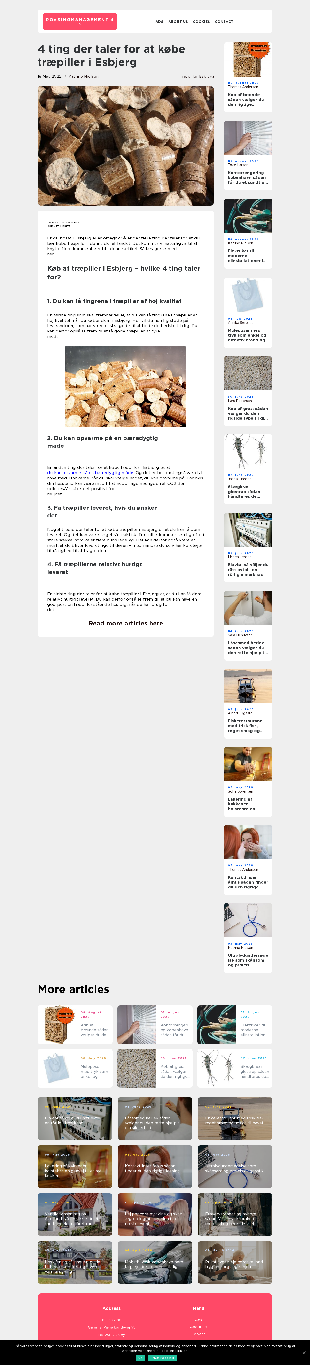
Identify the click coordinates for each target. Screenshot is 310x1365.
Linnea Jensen (240, 557)
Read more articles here (126, 623)
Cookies (201, 21)
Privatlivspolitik (162, 1358)
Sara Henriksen (240, 635)
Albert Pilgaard (240, 713)
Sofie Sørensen (240, 791)
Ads (159, 21)
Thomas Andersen (243, 87)
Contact (224, 21)
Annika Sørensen (242, 322)
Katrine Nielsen (84, 76)
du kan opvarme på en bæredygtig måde (90, 472)
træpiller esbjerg (197, 76)
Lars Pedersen (240, 400)
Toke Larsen (238, 165)
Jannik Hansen (240, 479)
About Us (178, 21)
